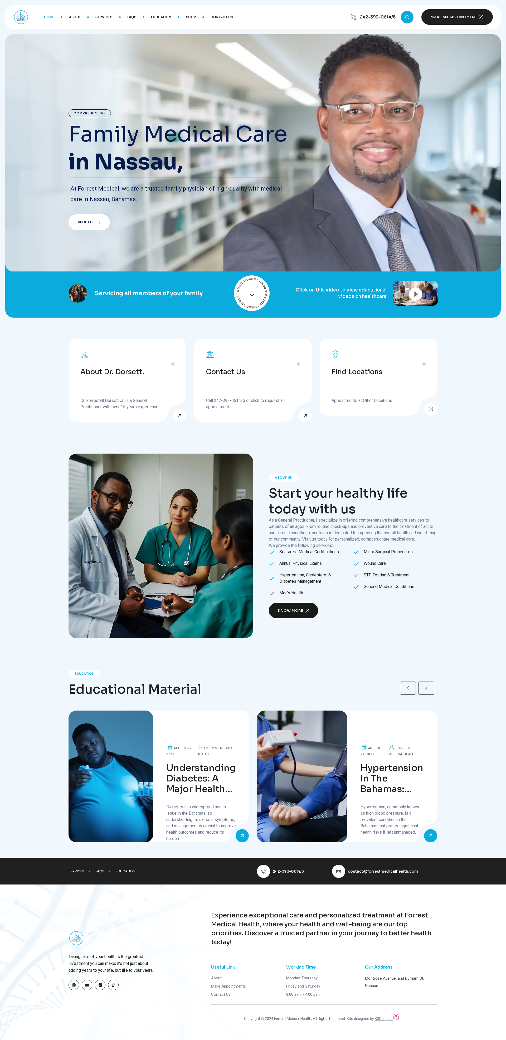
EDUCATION (161, 17)
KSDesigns (384, 1019)
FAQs (131, 17)
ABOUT (75, 17)
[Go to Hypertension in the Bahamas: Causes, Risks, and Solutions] (347, 776)
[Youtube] (87, 985)
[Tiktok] (113, 985)
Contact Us (221, 994)
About (216, 978)
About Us (86, 222)
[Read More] (179, 415)
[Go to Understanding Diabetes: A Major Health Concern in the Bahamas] (159, 776)
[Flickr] (100, 985)
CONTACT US (222, 17)
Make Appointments (228, 986)
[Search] (407, 17)
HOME (49, 17)
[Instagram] (74, 985)
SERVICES (103, 17)
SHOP (191, 17)
